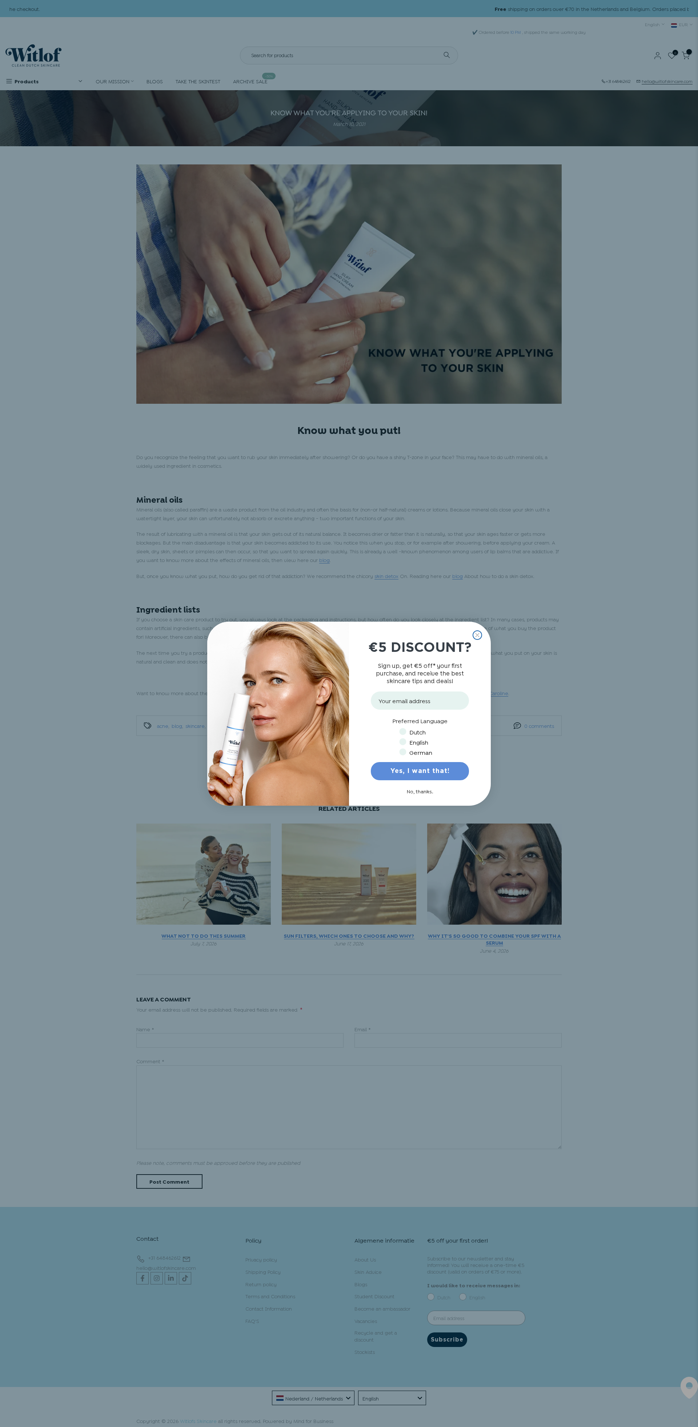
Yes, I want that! (420, 771)
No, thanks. (420, 791)
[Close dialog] (477, 635)
